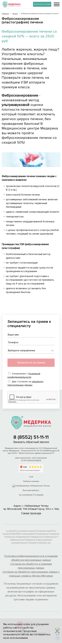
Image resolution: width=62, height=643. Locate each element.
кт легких (10, 531)
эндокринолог (23, 536)
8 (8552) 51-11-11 (31, 437)
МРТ (19, 533)
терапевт (42, 542)
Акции (15, 14)
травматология (17, 539)
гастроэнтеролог (19, 542)
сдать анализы (44, 539)
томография (28, 533)
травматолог (51, 536)
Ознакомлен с (23, 375)
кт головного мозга (25, 531)
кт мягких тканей (45, 531)
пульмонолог (42, 533)
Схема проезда (31, 513)
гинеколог (10, 536)
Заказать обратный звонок (31, 442)
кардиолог (31, 539)
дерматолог (37, 536)
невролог (54, 533)
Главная (5, 14)
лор (49, 542)
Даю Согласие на (25, 383)
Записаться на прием (42, 4)
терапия (33, 542)
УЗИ (14, 533)
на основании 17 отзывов (31, 495)
